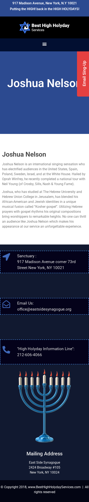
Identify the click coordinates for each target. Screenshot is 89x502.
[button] (44, 43)
